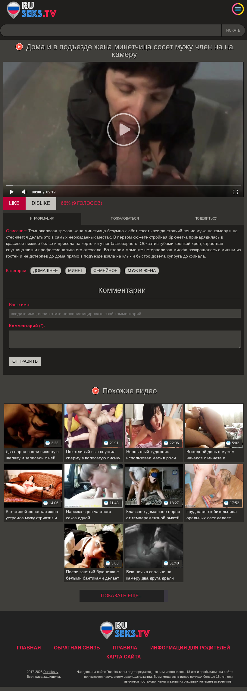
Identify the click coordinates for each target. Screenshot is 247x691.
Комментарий (23, 325)
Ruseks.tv (50, 672)
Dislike (41, 203)
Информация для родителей (190, 647)
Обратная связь (77, 647)
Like (14, 203)
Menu (238, 9)
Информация (42, 218)
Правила (125, 647)
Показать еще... (121, 595)
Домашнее (45, 270)
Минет (75, 270)
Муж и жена (142, 270)
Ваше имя (19, 304)
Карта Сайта (123, 656)
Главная (31, 10)
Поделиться (206, 218)
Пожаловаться (125, 218)
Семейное (105, 270)
